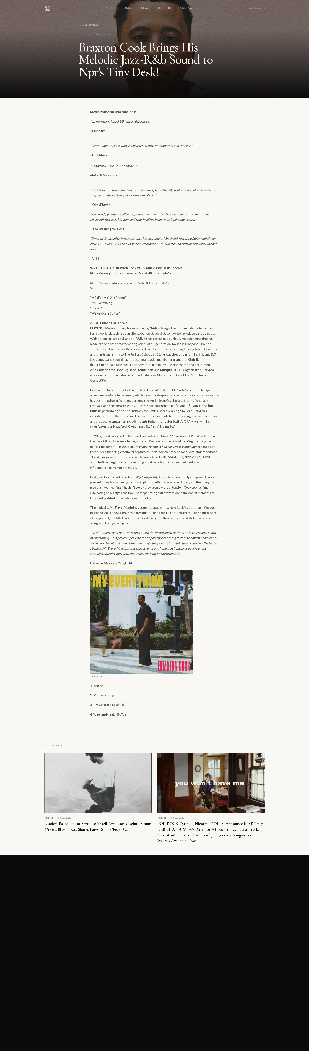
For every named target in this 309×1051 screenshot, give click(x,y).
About (129, 7)
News (145, 7)
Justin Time (164, 7)
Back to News (90, 24)
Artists (111, 7)
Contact (187, 7)
